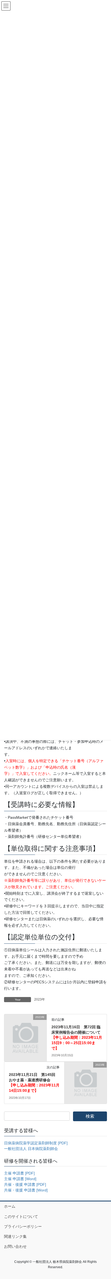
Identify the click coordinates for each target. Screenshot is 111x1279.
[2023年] (25, 1027)
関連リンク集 (15, 1236)
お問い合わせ (15, 1246)
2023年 (39, 999)
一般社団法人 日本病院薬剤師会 (31, 1148)
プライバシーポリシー (23, 1226)
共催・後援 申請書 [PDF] (25, 1184)
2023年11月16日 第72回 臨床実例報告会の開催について (76, 1037)
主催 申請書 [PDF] (19, 1173)
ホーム (9, 1206)
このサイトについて (21, 1216)
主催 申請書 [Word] (20, 1179)
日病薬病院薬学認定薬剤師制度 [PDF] (36, 1143)
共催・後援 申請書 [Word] (26, 1190)
